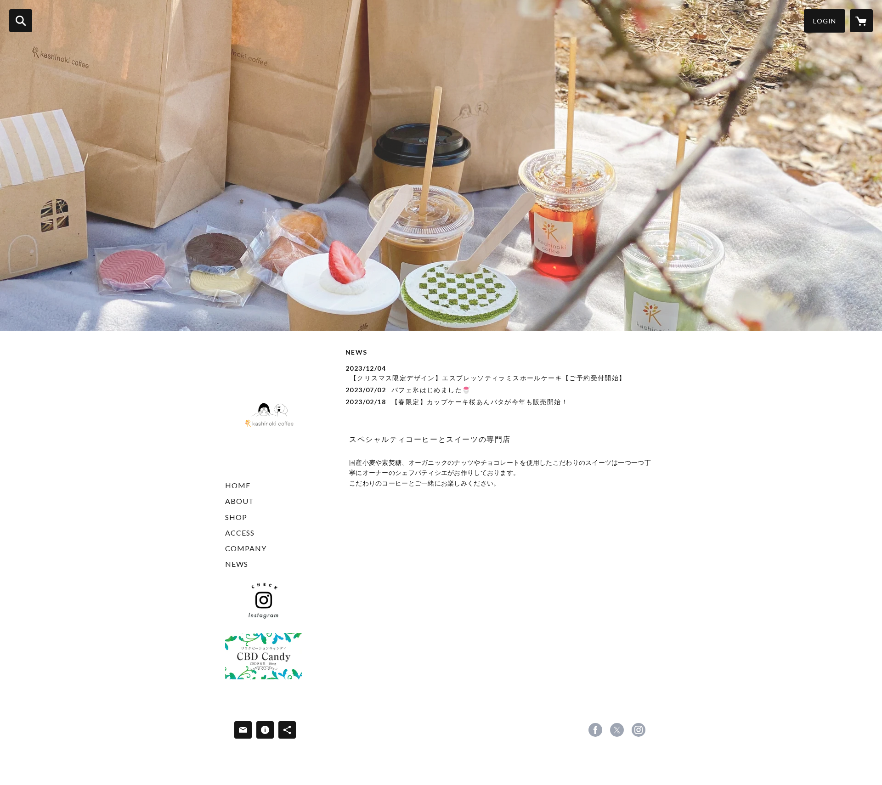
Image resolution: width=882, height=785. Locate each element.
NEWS (236, 563)
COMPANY (245, 548)
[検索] (20, 20)
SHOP (236, 517)
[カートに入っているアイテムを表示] (861, 20)
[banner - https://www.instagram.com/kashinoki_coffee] (263, 600)
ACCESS (239, 532)
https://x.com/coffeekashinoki (617, 730)
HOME (237, 485)
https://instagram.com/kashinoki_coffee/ (638, 730)
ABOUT (239, 501)
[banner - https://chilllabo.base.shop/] (263, 656)
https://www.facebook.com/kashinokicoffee (595, 730)
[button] (824, 21)
